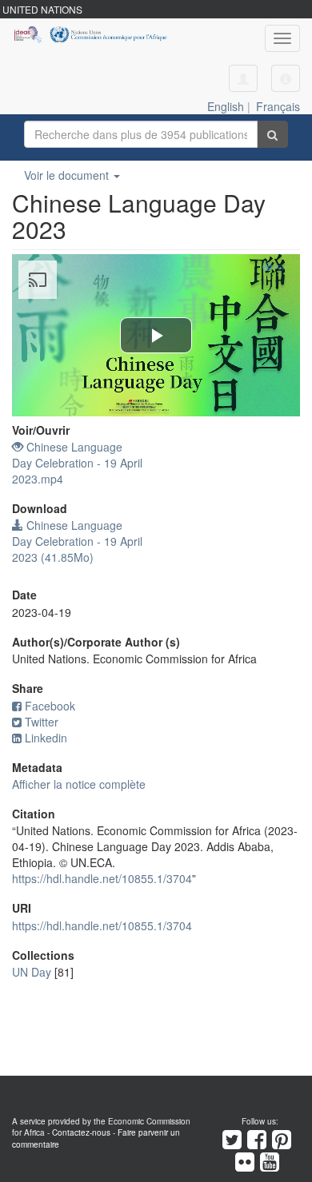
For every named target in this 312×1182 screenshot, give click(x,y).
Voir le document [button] (68, 175)
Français (278, 106)
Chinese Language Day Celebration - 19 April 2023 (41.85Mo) (77, 541)
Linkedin (46, 738)
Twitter (41, 722)
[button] (285, 78)
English (225, 106)
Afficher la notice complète (79, 784)
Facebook (50, 706)
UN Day (31, 972)
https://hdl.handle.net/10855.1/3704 (102, 878)
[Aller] (272, 134)
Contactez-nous (81, 1132)
